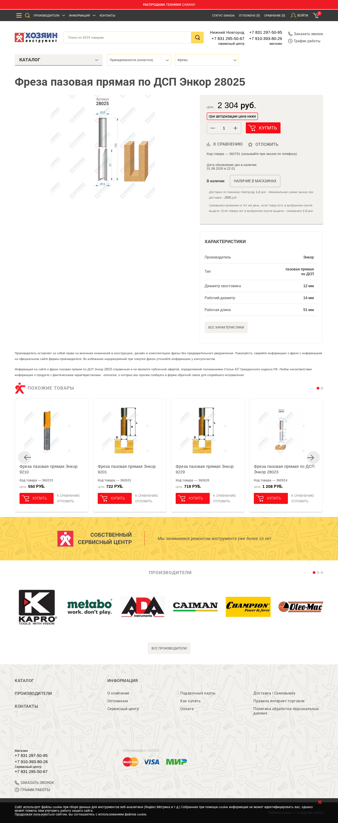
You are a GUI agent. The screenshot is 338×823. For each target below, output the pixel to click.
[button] (235, 128)
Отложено (249, 15)
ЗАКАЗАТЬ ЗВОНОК (37, 783)
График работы (307, 41)
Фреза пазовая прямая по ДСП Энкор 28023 (284, 469)
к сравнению (228, 144)
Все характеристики (226, 327)
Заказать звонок (308, 34)
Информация (79, 15)
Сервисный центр (123, 709)
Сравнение (274, 15)
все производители (169, 648)
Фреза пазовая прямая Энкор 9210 (48, 469)
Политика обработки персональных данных (286, 711)
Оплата (187, 709)
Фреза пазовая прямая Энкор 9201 (127, 469)
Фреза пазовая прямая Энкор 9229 (205, 469)
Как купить (190, 701)
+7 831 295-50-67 (228, 38)
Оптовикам (117, 701)
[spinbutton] (224, 128)
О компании (118, 693)
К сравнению (68, 495)
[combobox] (139, 60)
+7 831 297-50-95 (265, 32)
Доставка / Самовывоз (274, 693)
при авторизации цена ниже (232, 116)
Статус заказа (223, 15)
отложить (266, 144)
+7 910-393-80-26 (265, 38)
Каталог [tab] (29, 59)
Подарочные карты (197, 693)
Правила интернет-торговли (279, 701)
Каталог (24, 680)
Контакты (107, 15)
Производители (46, 15)
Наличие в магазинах (255, 181)
